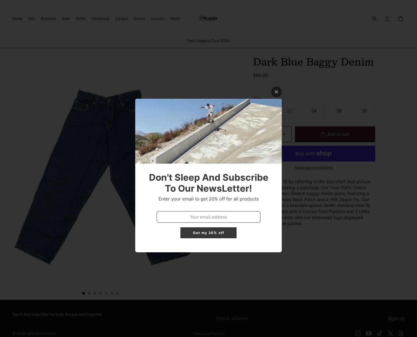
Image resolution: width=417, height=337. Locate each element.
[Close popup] (276, 92)
